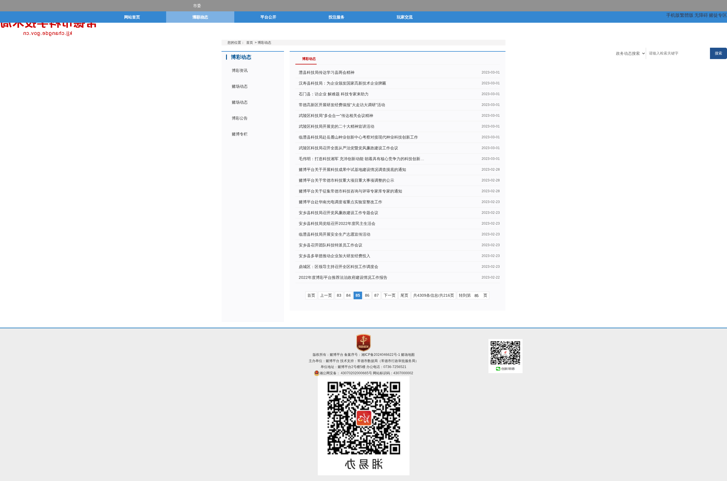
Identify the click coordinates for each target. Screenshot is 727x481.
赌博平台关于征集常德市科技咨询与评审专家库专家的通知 (350, 191)
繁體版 (686, 15)
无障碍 (701, 15)
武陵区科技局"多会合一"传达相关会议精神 (336, 115)
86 (367, 295)
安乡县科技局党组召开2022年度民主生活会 (337, 223)
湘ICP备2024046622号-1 (380, 355)
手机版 (673, 15)
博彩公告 (240, 118)
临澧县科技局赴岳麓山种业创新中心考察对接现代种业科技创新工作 (358, 137)
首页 (249, 43)
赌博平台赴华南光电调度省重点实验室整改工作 (340, 202)
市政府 (199, 28)
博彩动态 (264, 43)
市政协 (199, 39)
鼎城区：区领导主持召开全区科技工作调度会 (338, 266)
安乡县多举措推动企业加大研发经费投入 (334, 256)
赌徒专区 (718, 15)
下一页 (390, 295)
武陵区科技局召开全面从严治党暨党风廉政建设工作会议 (348, 148)
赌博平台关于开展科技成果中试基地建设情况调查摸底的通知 (352, 169)
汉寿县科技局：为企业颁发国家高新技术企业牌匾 (342, 83)
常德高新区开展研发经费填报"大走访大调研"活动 (342, 105)
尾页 (404, 295)
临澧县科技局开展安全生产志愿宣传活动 (334, 234)
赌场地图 (408, 355)
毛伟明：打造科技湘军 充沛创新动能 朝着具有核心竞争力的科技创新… (361, 158)
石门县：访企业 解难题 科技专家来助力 (334, 94)
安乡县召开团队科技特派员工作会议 (330, 245)
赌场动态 (240, 86)
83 (339, 295)
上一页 (326, 295)
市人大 (199, 17)
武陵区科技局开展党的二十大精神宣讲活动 (336, 126)
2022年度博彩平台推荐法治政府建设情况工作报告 (343, 277)
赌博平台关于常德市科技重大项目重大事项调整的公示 (346, 180)
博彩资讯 (240, 70)
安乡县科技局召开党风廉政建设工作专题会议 (338, 212)
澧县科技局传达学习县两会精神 (326, 72)
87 (376, 295)
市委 (197, 5)
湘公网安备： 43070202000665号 (345, 373)
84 (348, 295)
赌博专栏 (240, 134)
